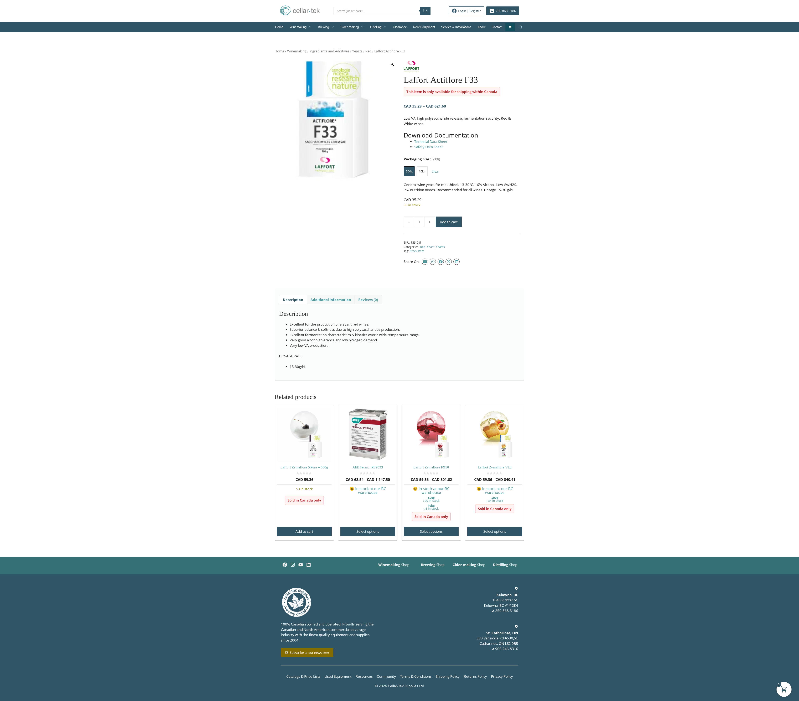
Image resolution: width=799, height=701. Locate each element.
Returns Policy (475, 676)
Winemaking (298, 27)
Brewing (323, 27)
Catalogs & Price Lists (303, 676)
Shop (393, 564)
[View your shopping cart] (510, 27)
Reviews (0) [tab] (368, 299)
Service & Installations (456, 27)
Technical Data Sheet (430, 141)
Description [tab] (293, 299)
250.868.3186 (506, 610)
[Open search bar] (521, 27)
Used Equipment (338, 676)
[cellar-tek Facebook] (285, 564)
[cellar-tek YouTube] (301, 564)
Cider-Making (349, 27)
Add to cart (449, 221)
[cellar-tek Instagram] (293, 564)
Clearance (400, 27)
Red (368, 51)
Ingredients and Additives (329, 51)
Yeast (430, 247)
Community (386, 676)
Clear (435, 171)
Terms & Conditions (416, 676)
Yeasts (357, 51)
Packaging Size (422, 159)
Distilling (375, 27)
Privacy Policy (502, 676)
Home (279, 27)
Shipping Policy (448, 676)
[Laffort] (411, 68)
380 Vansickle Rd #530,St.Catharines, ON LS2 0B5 (497, 638)
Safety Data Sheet (428, 146)
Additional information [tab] (330, 299)
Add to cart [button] (304, 531)
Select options (367, 531)
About (481, 27)
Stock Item (417, 251)
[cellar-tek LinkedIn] (309, 564)
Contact (497, 27)
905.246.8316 (506, 648)
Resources (364, 676)
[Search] (425, 11)
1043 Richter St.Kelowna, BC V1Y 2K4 (501, 600)
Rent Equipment (424, 27)
